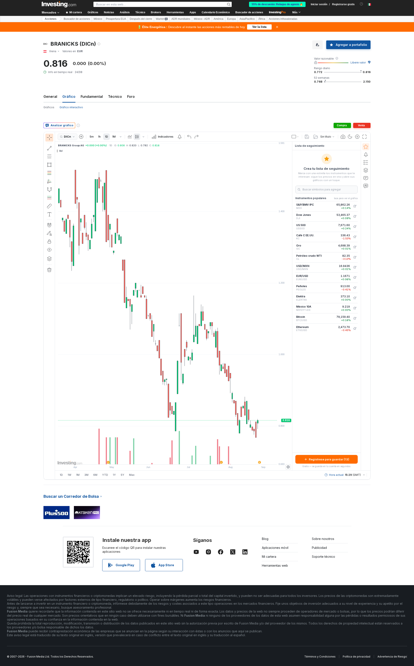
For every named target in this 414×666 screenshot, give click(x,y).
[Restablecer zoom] (185, 459)
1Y (114, 474)
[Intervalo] (120, 136)
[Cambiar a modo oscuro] (350, 136)
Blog (265, 539)
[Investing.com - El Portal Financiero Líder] (59, 4)
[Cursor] (49, 138)
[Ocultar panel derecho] (290, 306)
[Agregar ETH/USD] (355, 329)
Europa (231, 18)
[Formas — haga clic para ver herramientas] (49, 165)
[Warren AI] (365, 185)
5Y (122, 474)
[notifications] (361, 4)
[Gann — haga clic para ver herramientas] (49, 181)
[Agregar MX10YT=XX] (355, 308)
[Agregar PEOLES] (355, 288)
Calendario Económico (216, 12)
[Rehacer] (196, 136)
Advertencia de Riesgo (392, 656)
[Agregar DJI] (355, 216)
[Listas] (365, 162)
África (261, 18)
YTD (105, 474)
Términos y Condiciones (320, 656)
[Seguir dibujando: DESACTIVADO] (49, 233)
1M (114, 136)
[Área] (129, 136)
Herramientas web (275, 565)
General (50, 96)
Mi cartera (269, 556)
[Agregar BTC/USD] (355, 318)
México (98, 18)
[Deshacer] (189, 136)
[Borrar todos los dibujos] (49, 270)
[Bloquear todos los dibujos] (49, 241)
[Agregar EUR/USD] (355, 278)
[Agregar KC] (355, 237)
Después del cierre (141, 18)
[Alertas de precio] (179, 136)
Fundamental (92, 96)
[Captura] (343, 136)
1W (69, 474)
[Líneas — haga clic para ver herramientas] (49, 148)
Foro (131, 96)
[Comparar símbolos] (81, 136)
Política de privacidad (356, 656)
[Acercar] (168, 459)
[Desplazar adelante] (179, 459)
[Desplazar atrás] (173, 459)
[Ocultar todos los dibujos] (49, 250)
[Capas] (49, 258)
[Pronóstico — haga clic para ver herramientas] (49, 198)
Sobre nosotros (323, 539)
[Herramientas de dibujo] (56, 306)
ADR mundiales (180, 18)
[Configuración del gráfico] (357, 136)
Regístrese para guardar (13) (329, 459)
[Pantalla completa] (364, 136)
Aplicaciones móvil (275, 547)
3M (86, 474)
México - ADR (202, 18)
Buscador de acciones (249, 12)
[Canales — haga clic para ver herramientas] (49, 156)
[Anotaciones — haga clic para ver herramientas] (49, 214)
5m (92, 136)
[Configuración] (288, 467)
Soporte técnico (323, 556)
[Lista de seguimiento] (365, 146)
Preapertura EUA (116, 18)
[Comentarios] (365, 178)
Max (132, 474)
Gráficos (48, 107)
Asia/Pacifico (247, 18)
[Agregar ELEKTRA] (355, 298)
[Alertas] (365, 154)
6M (95, 474)
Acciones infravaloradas (283, 18)
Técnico (115, 96)
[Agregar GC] (355, 247)
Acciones (51, 18)
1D (106, 136)
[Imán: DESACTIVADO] (49, 225)
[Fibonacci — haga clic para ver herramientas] (49, 173)
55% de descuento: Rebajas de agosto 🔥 (277, 4)
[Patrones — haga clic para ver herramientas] (49, 189)
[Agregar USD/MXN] (355, 267)
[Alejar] (162, 459)
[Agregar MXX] (355, 206)
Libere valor (358, 62)
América (218, 18)
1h (99, 136)
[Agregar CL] (355, 257)
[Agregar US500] (355, 227)
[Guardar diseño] (307, 136)
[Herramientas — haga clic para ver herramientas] (49, 206)
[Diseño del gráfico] (295, 136)
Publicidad (319, 547)
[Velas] (137, 136)
